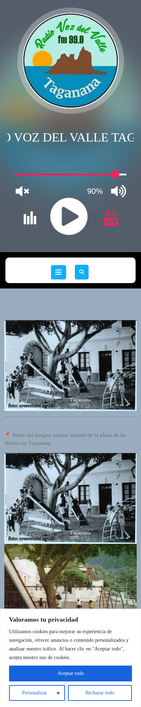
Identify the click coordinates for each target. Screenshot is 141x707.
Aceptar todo (70, 673)
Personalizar (34, 692)
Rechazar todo (99, 692)
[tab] (58, 272)
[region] (70, 658)
